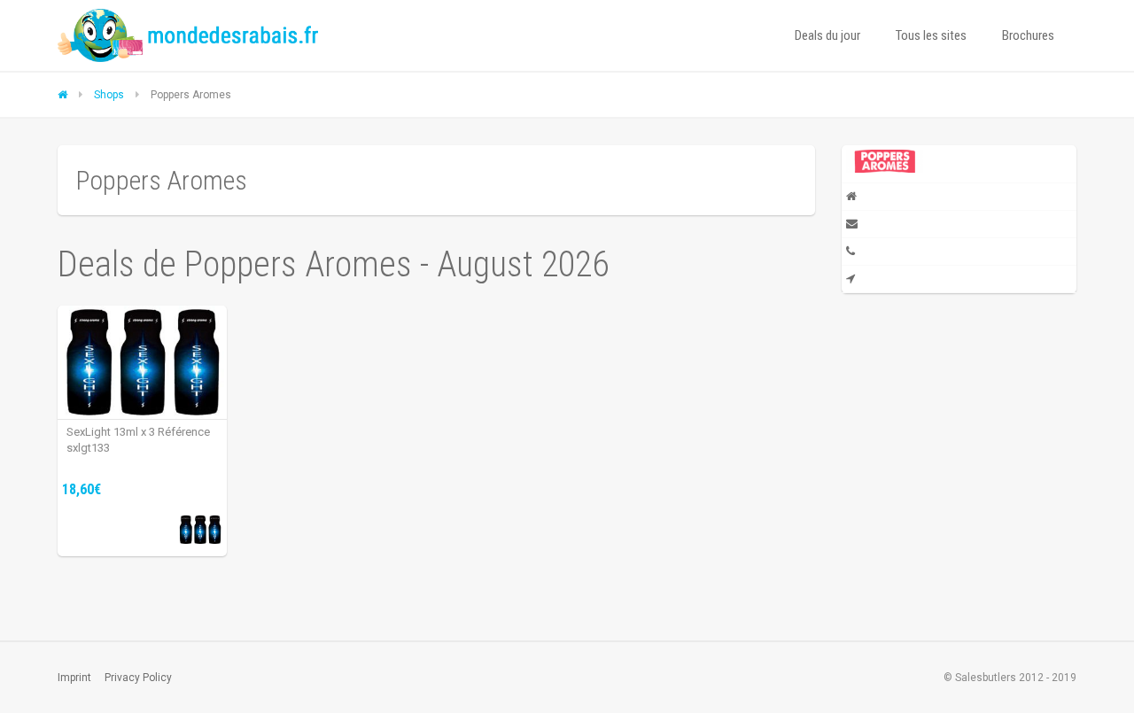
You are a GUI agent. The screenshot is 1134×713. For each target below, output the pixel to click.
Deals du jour (827, 35)
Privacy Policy (138, 677)
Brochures (1028, 35)
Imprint (74, 677)
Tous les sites (931, 35)
